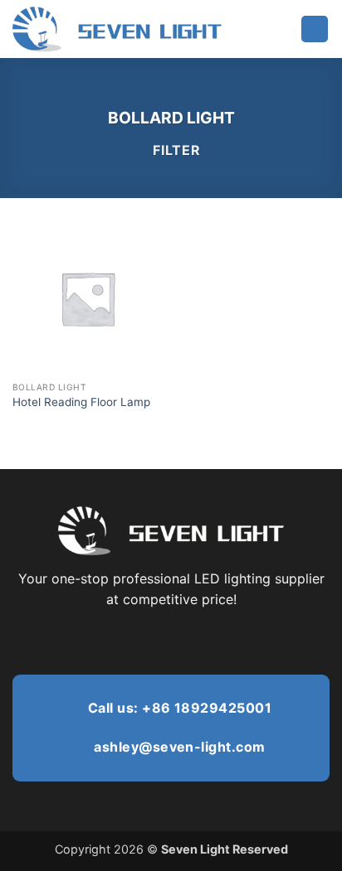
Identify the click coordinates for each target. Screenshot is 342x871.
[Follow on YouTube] (231, 638)
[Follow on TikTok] (150, 638)
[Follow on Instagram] (130, 638)
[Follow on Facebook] (109, 638)
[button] (314, 29)
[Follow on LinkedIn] (211, 638)
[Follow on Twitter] (171, 638)
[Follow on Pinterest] (191, 638)
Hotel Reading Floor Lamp (81, 402)
